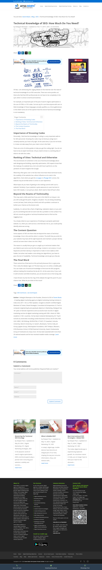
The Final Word (20, 128)
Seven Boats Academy (61, 554)
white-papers (61, 518)
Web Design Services (39, 515)
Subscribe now (56, 533)
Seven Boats (26, 17)
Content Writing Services (40, 511)
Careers (48, 556)
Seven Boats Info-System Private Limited (34, 561)
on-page (38, 178)
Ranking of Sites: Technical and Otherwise (29, 122)
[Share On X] (26, 53)
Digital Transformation (39, 525)
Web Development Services (40, 513)
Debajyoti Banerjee (21, 27)
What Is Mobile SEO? (48, 436)
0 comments (55, 27)
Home (41, 6)
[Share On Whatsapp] (29, 53)
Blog (80, 6)
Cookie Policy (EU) (68, 556)
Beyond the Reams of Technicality (26, 124)
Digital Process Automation (40, 527)
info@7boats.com (78, 500)
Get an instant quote (49, 554)
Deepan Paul (21, 441)
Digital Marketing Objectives (29, 554)
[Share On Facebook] (19, 53)
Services (40, 554)
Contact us (85, 6)
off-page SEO (47, 178)
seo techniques (32, 293)
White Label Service (32, 556)
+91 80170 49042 (84, 499)
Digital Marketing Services (51, 6)
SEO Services (37, 500)
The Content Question (23, 126)
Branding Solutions (38, 498)
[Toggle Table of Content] (40, 117)
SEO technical (21, 293)
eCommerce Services (39, 519)
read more (18, 468)
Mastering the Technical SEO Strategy (23, 437)
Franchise (16, 556)
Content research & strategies (41, 508)
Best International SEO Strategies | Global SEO (76, 437)
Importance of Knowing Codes (25, 120)
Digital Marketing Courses (40, 529)
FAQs (25, 556)
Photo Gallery (79, 554)
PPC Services (37, 506)
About (19, 554)
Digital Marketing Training (65, 6)
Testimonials (71, 554)
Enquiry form (76, 502)
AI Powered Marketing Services (41, 517)
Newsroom (41, 556)
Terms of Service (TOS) (57, 556)
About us (75, 6)
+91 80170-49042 (78, 495)
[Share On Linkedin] (22, 53)
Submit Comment (55, 401)
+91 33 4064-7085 (80, 497)
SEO (37, 17)
